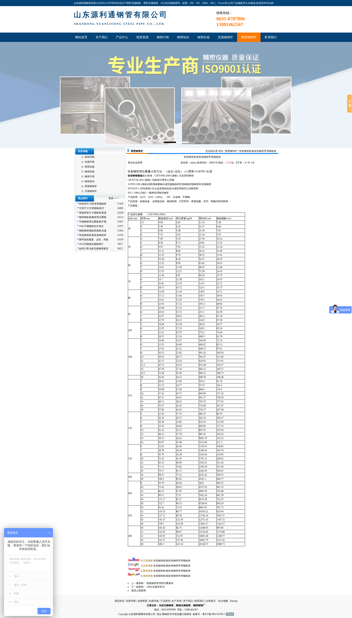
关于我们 (188, 600)
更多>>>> (114, 198)
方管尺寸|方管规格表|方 (91, 208)
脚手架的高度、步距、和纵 (93, 239)
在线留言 (211, 600)
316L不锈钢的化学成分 (91, 226)
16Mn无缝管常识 (155, 586)
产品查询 (165, 600)
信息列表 (90, 161)
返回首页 (119, 600)
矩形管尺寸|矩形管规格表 (92, 203)
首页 (220, 151)
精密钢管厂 (199, 605)
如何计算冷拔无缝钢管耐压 (93, 248)
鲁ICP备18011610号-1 (214, 614)
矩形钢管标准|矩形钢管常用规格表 (165, 560)
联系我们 (199, 600)
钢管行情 (90, 176)
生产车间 (177, 600)
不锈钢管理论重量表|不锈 (92, 221)
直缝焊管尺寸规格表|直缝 (92, 212)
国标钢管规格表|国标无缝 (92, 230)
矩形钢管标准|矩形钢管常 (92, 235)
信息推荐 (142, 600)
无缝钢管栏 (91, 191)
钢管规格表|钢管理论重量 (92, 217)
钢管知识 (90, 181)
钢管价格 (90, 171)
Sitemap (234, 600)
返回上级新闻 (138, 590)
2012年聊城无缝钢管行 (91, 244)
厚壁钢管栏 (91, 186)
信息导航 (131, 600)
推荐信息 (90, 166)
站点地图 (223, 600)
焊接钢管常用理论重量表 (159, 583)
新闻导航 (90, 157)
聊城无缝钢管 (183, 605)
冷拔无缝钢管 (166, 605)
